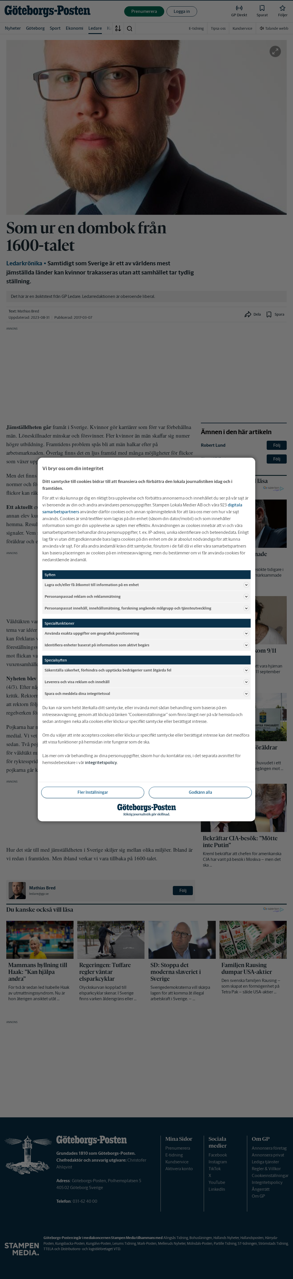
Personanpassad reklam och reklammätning (82, 596)
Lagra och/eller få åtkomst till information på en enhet (92, 584)
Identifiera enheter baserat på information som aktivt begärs (97, 644)
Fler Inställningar (93, 792)
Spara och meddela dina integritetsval (77, 693)
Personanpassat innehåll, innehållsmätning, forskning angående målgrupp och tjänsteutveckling (128, 608)
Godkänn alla (200, 792)
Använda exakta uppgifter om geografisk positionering (92, 633)
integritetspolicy (101, 762)
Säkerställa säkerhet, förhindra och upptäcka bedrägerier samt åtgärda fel (108, 669)
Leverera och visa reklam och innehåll (77, 681)
